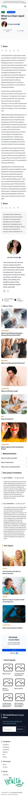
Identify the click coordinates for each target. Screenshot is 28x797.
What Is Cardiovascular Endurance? (13, 363)
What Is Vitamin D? (7, 419)
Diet (2, 416)
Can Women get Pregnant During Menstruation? (7, 705)
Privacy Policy (4, 794)
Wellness (4, 360)
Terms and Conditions (13, 794)
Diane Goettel (14, 24)
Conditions (5, 388)
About (4, 764)
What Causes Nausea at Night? (13, 628)
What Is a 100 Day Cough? (9, 391)
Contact (5, 767)
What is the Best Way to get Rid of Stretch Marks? (19, 705)
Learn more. (23, 2)
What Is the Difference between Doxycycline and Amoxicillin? (11, 334)
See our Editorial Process (8, 299)
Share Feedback (20, 299)
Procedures (6, 747)
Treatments (5, 330)
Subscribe (14, 650)
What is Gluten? (18, 688)
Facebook (5, 774)
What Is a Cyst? (7, 673)
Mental (5, 568)
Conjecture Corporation (16, 792)
